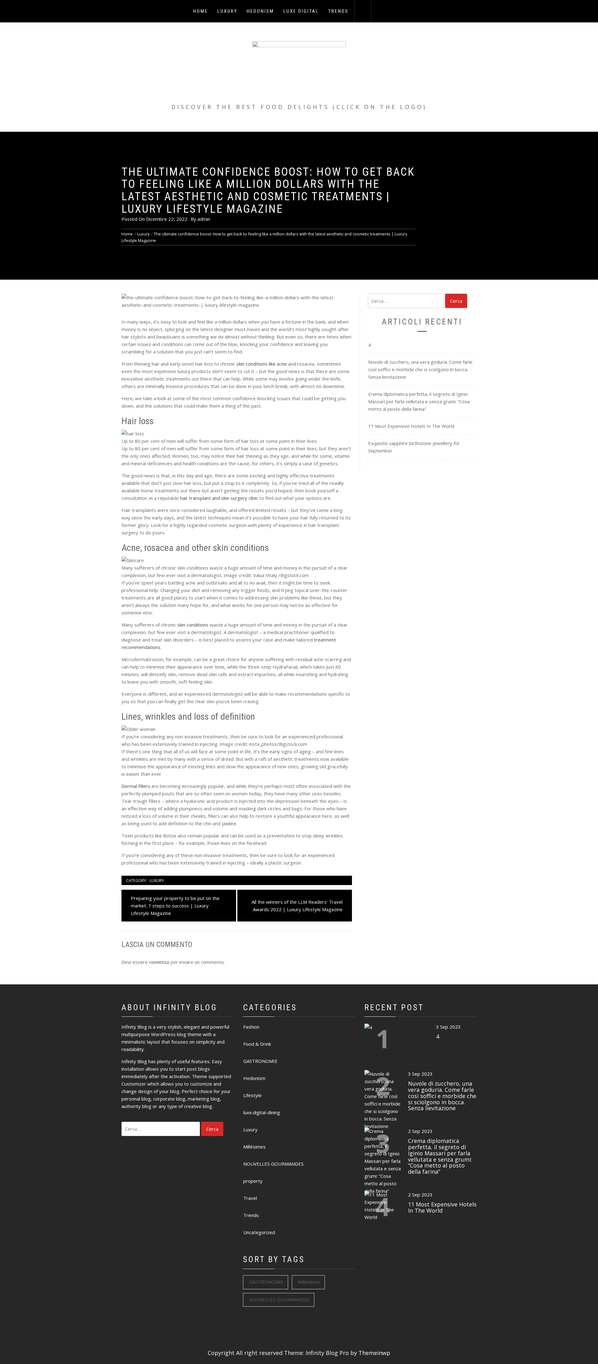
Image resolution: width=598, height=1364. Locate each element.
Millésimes (254, 1147)
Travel (250, 1198)
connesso (159, 962)
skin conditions (192, 625)
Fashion (251, 1027)
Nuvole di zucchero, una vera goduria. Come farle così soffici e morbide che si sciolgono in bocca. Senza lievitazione (420, 369)
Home (200, 11)
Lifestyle (252, 1095)
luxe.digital (301, 11)
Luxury (227, 11)
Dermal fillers (135, 786)
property (253, 1181)
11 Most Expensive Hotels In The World (411, 426)
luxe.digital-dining (261, 1112)
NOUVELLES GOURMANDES (273, 1164)
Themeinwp (374, 1353)
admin (203, 219)
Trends (338, 11)
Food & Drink (257, 1044)
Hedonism (260, 11)
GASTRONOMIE (260, 1061)
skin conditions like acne (261, 364)
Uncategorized (259, 1232)
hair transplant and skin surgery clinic (219, 498)
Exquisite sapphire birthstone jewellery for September (414, 447)
